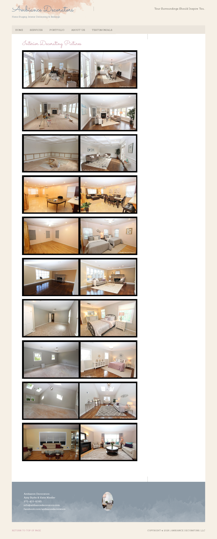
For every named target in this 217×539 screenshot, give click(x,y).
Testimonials (102, 29)
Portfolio (57, 29)
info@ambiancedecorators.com (42, 505)
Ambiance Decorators (42, 9)
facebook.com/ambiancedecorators (44, 509)
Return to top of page (26, 530)
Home (19, 29)
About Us (78, 29)
